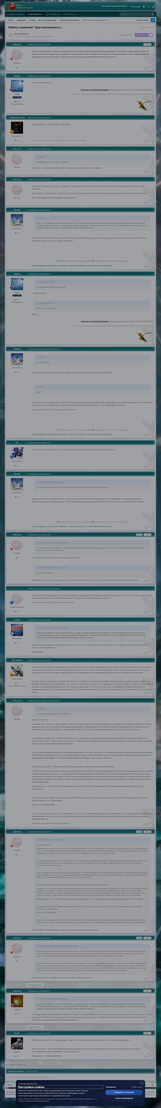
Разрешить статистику (124, 1092)
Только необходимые (124, 1098)
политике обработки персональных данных (33, 1101)
